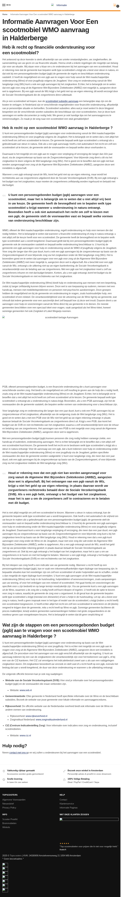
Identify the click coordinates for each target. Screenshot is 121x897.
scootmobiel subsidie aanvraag (62, 101)
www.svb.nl (26, 690)
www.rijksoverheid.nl (36, 716)
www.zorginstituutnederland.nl (51, 719)
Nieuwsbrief (8, 804)
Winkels (6, 827)
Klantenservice (67, 804)
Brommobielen (9, 823)
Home (4, 14)
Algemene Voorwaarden (13, 800)
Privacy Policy (9, 807)
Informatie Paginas (69, 807)
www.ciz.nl (25, 735)
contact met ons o (18, 752)
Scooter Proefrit (9, 819)
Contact (63, 800)
